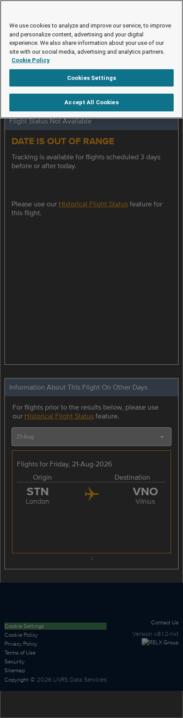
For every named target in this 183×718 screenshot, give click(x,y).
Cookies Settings (91, 78)
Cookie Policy (31, 60)
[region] (91, 59)
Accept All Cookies (91, 102)
